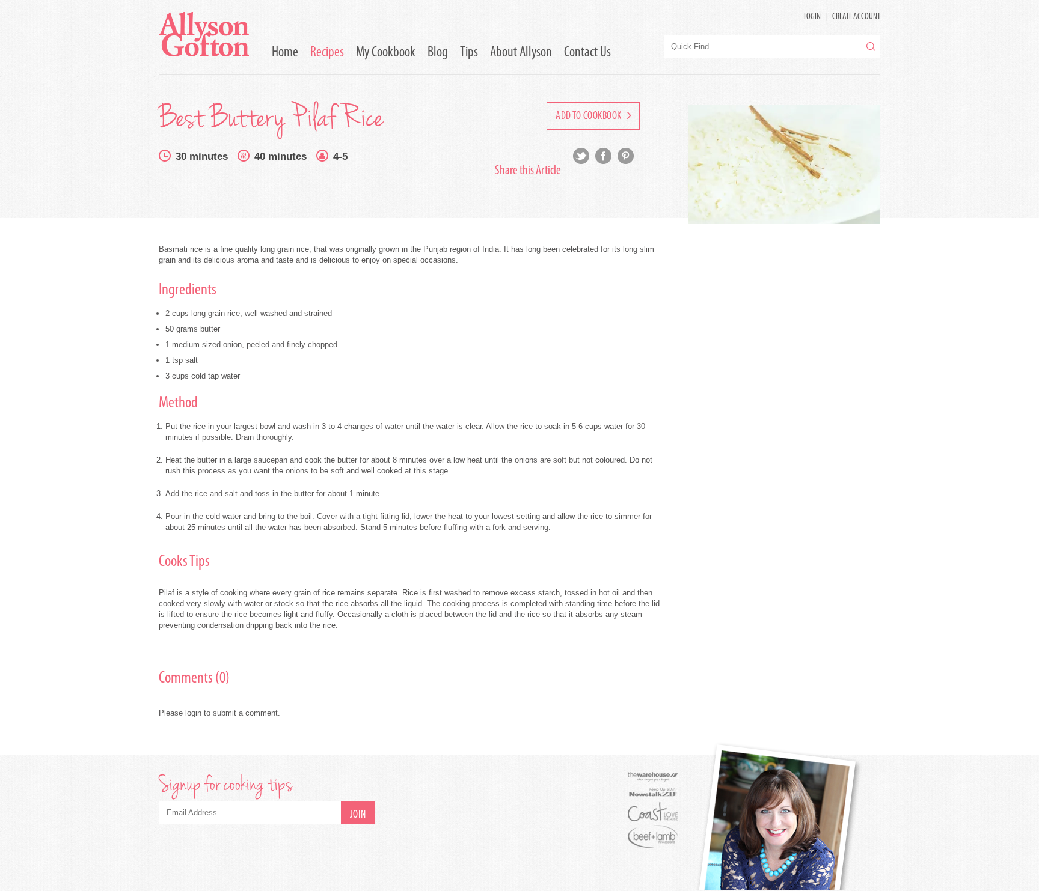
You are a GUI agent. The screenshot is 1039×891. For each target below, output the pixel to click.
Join (358, 815)
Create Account (856, 17)
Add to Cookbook (590, 116)
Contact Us (587, 53)
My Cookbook (385, 53)
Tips (469, 53)
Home (285, 53)
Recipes (327, 53)
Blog (438, 53)
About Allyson (521, 53)
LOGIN (812, 17)
